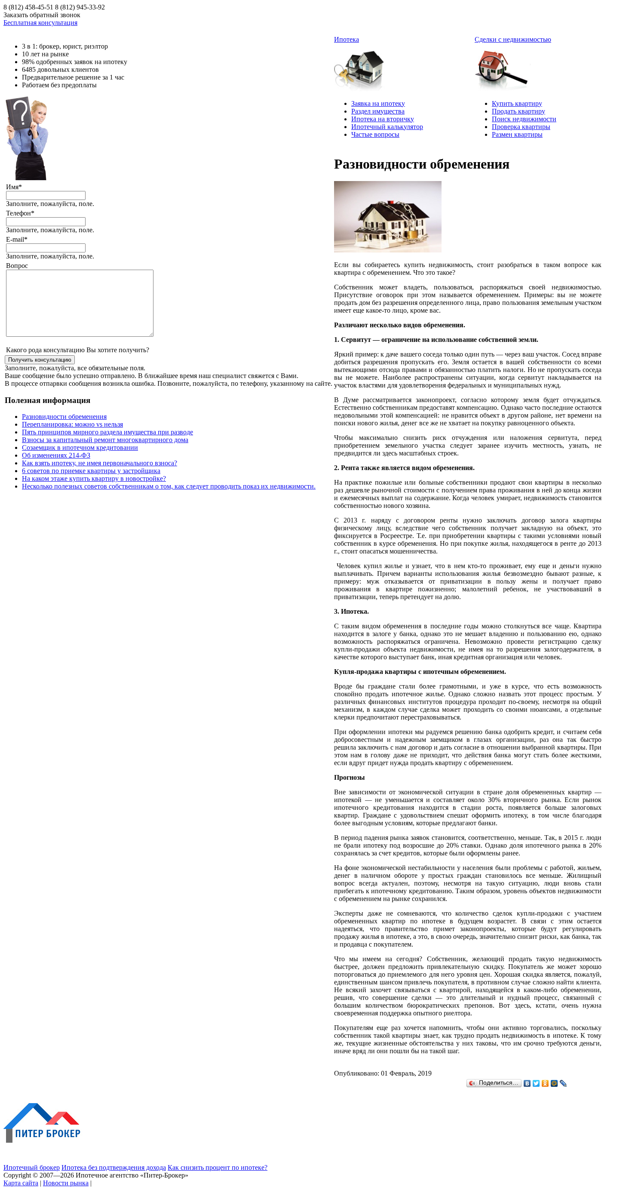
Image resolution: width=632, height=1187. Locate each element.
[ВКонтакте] (527, 1083)
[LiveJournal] (563, 1083)
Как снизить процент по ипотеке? (217, 1167)
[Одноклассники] (545, 1083)
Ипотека (346, 39)
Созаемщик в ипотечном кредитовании (80, 447)
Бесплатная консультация (40, 22)
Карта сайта (20, 1183)
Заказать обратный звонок (41, 14)
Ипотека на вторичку (382, 119)
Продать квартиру (518, 111)
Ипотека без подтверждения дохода (113, 1167)
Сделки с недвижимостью (513, 39)
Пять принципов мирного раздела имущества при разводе (107, 432)
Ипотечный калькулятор (387, 126)
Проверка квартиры (521, 126)
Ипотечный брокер (31, 1167)
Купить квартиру (517, 103)
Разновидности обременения (64, 416)
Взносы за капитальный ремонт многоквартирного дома (105, 439)
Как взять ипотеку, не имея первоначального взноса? (99, 463)
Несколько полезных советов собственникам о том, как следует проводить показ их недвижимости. (169, 486)
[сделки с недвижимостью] (503, 67)
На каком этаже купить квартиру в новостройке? (94, 478)
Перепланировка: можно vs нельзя (72, 424)
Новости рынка (66, 1183)
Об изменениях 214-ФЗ (56, 455)
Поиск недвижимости (524, 119)
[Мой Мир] (554, 1083)
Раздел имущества (378, 111)
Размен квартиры (517, 134)
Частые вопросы (375, 134)
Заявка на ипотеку (378, 103)
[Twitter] (536, 1083)
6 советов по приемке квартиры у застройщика (91, 470)
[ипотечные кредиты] (362, 67)
